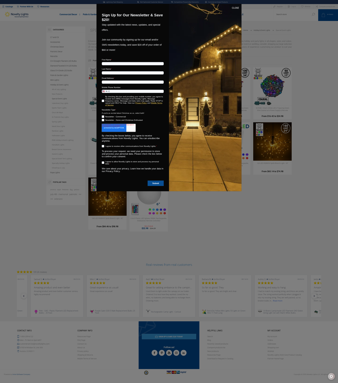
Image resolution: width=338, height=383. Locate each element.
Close (235, 7)
